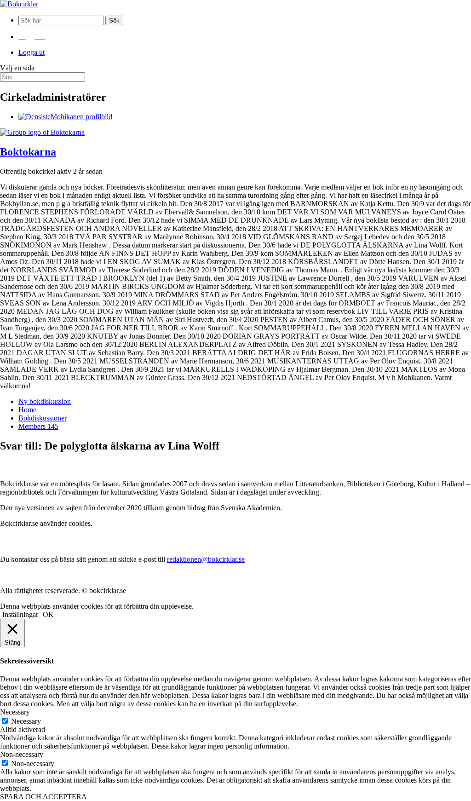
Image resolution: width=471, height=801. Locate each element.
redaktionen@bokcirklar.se (206, 559)
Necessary (26, 721)
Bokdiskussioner (42, 418)
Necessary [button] (15, 712)
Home (27, 410)
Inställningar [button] (20, 614)
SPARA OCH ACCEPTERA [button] (43, 797)
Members (38, 426)
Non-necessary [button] (21, 754)
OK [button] (48, 614)
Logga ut (31, 52)
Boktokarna (28, 152)
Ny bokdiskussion (44, 401)
